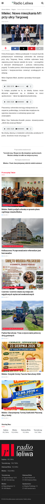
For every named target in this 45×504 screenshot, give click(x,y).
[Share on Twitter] (23, 48)
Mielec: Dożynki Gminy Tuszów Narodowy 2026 (21, 374)
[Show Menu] (3, 3)
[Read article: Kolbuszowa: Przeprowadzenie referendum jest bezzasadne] (22, 233)
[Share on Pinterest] (31, 48)
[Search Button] (42, 3)
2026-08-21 (5, 215)
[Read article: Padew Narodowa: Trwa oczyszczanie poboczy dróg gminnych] (22, 316)
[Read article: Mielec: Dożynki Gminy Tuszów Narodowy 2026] (22, 357)
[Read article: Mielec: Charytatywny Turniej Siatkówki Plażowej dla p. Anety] (22, 395)
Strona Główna (6, 9)
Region (14, 9)
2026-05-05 (5, 21)
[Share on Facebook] (15, 48)
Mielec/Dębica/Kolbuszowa (25, 9)
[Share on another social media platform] (39, 48)
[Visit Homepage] (22, 3)
